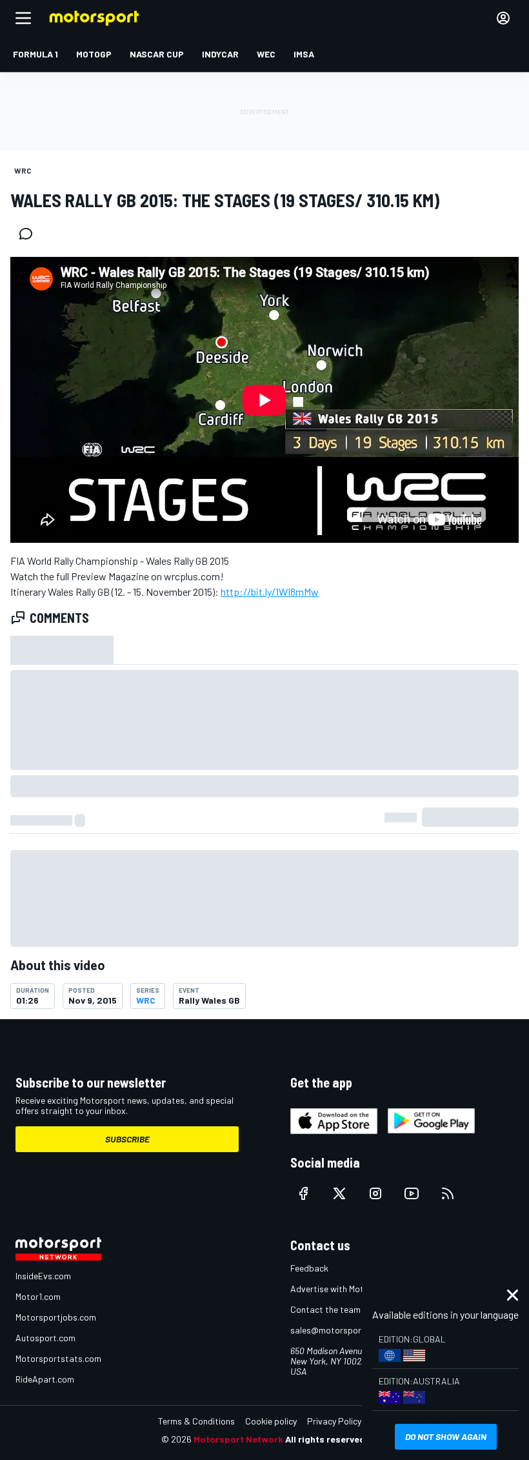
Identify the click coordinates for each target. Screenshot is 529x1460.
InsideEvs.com (43, 1275)
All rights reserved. (326, 1439)
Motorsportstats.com (58, 1358)
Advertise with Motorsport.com (351, 1288)
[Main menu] (23, 18)
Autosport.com (45, 1337)
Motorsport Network (238, 1439)
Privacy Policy (334, 1420)
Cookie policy (271, 1420)
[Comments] (29, 234)
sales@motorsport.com (337, 1329)
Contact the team (325, 1309)
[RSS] (448, 1193)
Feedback (309, 1267)
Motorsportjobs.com (55, 1317)
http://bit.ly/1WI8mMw (270, 591)
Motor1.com (38, 1296)
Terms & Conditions (196, 1420)
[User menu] (503, 18)
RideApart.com (44, 1379)
